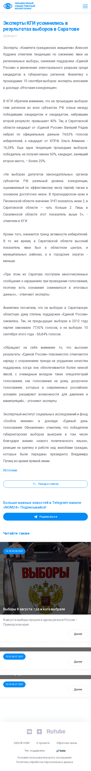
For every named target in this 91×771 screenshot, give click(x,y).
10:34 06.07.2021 (14, 684)
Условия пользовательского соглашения (44, 757)
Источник (10, 470)
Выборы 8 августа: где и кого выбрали (34, 609)
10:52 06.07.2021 (14, 656)
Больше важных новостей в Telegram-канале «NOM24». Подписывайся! (42, 504)
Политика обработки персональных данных (44, 762)
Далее (78, 634)
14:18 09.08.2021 (14, 551)
